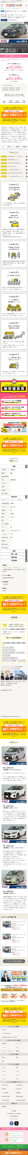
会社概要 (14, 1111)
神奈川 (3, 1057)
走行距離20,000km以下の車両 (9, 1037)
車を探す (4, 1029)
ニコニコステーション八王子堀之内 (10, 567)
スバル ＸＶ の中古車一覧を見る (14, 961)
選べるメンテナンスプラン (13, 95)
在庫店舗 (17, 146)
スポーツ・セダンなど (7, 1051)
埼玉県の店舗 (5, 1100)
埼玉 (3, 1061)
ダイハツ (4, 1075)
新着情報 (4, 1106)
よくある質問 (5, 1092)
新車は (2, 6)
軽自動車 (4, 1043)
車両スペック (10, 146)
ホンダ (3, 1071)
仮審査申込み (16, 115)
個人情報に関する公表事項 (14, 1113)
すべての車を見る (6, 1033)
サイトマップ (14, 1119)
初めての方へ (5, 1085)
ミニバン (4, 1047)
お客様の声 (24, 146)
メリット (3, 146)
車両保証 (4, 1089)
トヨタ (3, 1067)
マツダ (3, 1078)
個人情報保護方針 (14, 1116)
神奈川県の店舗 (6, 1096)
